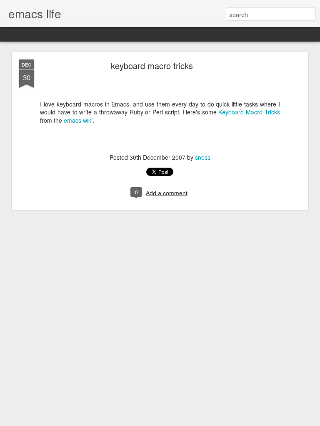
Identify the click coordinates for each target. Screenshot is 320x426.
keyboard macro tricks (152, 65)
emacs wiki (78, 120)
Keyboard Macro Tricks (249, 112)
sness (202, 157)
